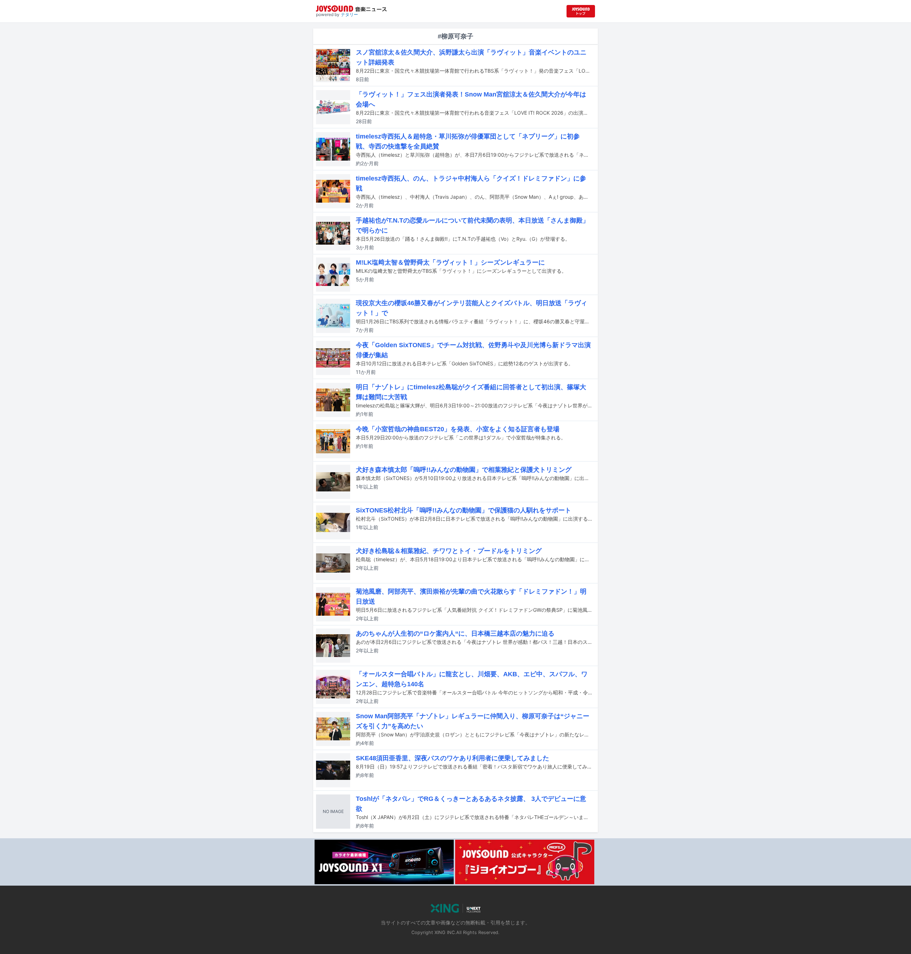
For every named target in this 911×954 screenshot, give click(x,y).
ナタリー (349, 14)
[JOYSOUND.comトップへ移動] (581, 11)
